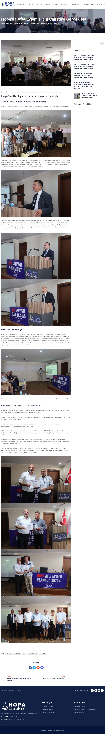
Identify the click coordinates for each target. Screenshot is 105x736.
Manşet (36, 92)
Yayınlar (47, 4)
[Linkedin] (42, 667)
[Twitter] (34, 667)
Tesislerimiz (64, 4)
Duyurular (18, 690)
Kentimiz (39, 4)
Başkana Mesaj (48, 709)
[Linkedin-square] (102, 690)
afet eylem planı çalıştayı (13, 653)
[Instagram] (99, 690)
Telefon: (12, 716)
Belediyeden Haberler (21, 24)
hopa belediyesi (32, 653)
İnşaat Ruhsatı (79, 712)
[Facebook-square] (92, 690)
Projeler (55, 4)
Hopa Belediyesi (6, 24)
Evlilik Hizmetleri (80, 706)
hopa (24, 653)
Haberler (31, 4)
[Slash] (36, 677)
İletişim (99, 4)
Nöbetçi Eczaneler (49, 712)
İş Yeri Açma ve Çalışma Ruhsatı (85, 709)
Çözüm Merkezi (48, 706)
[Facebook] (30, 667)
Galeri (92, 4)
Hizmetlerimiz (75, 4)
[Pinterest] (38, 667)
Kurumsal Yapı (21, 4)
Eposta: (14, 719)
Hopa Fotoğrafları (7, 690)
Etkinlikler (86, 4)
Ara (75, 41)
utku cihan (42, 653)
